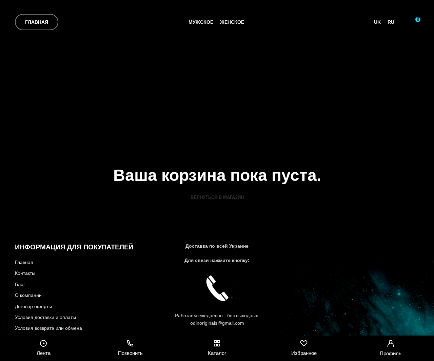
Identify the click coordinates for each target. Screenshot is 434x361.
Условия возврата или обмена (48, 328)
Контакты (25, 273)
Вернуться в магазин (217, 197)
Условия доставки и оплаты (45, 317)
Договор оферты (33, 306)
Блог (20, 284)
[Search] (403, 22)
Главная (36, 22)
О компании (28, 295)
